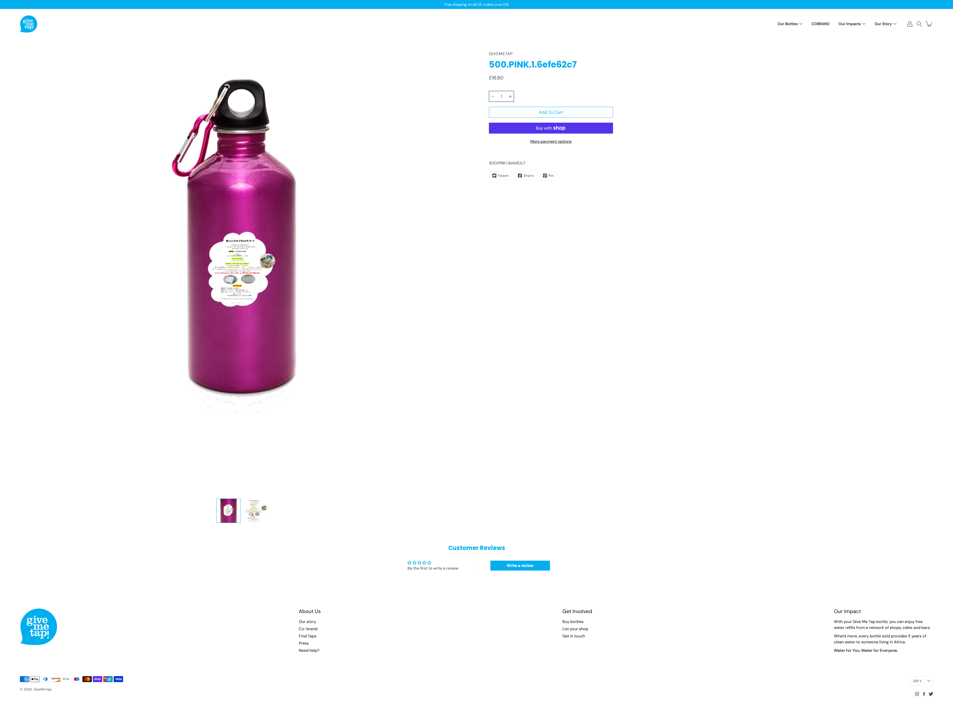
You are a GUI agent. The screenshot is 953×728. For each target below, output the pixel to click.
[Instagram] (917, 694)
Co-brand (308, 628)
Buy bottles (572, 621)
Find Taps (307, 636)
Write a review (520, 565)
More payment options (551, 141)
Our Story (883, 23)
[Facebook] (924, 694)
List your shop (575, 628)
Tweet (503, 175)
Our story (307, 621)
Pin (551, 175)
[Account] (910, 24)
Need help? (309, 650)
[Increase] (510, 96)
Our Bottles (788, 23)
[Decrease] (492, 96)
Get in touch (573, 636)
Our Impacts (850, 23)
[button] (919, 24)
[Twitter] (931, 694)
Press (304, 643)
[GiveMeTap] (28, 23)
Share (528, 175)
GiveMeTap (43, 689)
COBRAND (820, 23)
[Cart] (929, 24)
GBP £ (917, 681)
